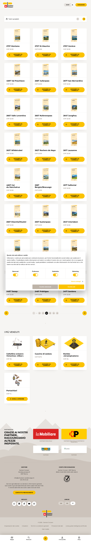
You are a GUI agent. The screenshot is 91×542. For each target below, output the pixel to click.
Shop (67, 4)
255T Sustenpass (42, 222)
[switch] (35, 274)
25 (57, 313)
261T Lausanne (70, 150)
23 (50, 313)
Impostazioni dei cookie (11, 526)
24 (53, 313)
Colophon (25, 526)
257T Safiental (69, 185)
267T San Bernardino (73, 81)
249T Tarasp (12, 291)
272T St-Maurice (42, 46)
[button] (45, 538)
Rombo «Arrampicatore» (71, 355)
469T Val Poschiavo (15, 81)
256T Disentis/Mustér (16, 222)
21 (43, 313)
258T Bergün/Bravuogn (43, 186)
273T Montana (12, 46)
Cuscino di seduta (43, 354)
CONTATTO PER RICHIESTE (24, 492)
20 (39, 313)
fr (67, 503)
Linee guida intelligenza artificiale (76, 526)
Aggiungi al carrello (18, 55)
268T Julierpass (42, 81)
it (72, 503)
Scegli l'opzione (18, 399)
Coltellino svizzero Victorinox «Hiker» (15, 355)
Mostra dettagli (76, 281)
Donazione (81, 4)
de (61, 503)
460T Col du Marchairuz (13, 186)
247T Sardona (69, 291)
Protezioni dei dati (57, 526)
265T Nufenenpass (43, 116)
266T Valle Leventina (16, 116)
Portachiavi (11, 391)
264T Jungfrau (70, 116)
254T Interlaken (70, 222)
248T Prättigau (42, 291)
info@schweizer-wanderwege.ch (24, 478)
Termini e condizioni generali (40, 526)
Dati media (45, 529)
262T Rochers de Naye (45, 150)
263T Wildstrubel (14, 150)
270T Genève (69, 46)
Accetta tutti (71, 287)
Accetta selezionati (45, 287)
